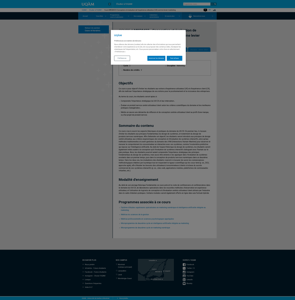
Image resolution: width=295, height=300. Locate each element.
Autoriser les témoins (156, 58)
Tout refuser (174, 58)
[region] (148, 47)
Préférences (122, 58)
